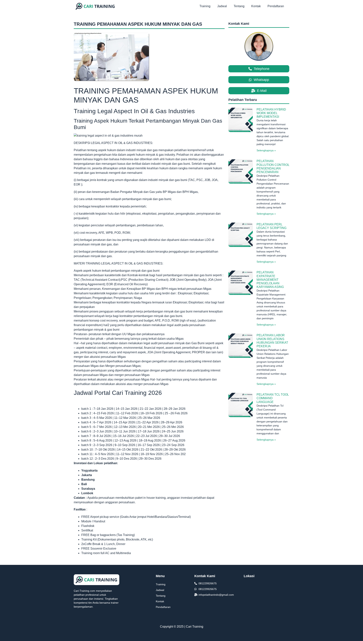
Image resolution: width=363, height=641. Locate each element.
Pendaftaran (276, 6)
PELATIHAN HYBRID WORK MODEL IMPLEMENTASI (271, 113)
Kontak (256, 6)
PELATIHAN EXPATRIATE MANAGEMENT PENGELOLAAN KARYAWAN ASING (270, 279)
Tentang (239, 6)
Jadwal (222, 6)
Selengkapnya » (266, 150)
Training (204, 6)
